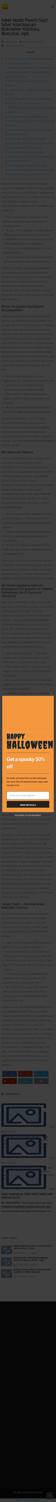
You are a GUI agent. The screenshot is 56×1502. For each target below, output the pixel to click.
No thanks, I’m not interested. (28, 815)
